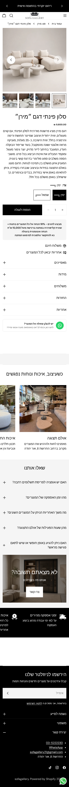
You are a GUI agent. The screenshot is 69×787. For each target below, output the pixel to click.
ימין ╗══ (59, 195)
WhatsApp (56, 747)
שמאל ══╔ (42, 195)
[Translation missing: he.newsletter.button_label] (8, 693)
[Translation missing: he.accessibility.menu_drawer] (64, 15)
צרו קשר (34, 592)
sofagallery (22, 779)
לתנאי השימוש (34, 703)
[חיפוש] (11, 15)
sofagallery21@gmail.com (46, 752)
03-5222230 (54, 743)
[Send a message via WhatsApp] (63, 781)
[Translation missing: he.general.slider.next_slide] (11, 60)
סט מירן (41, 23)
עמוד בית (57, 23)
